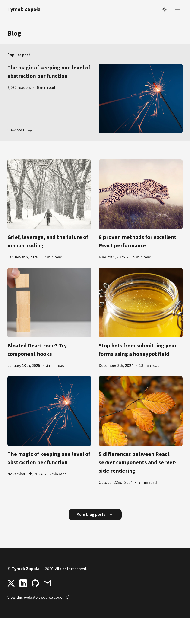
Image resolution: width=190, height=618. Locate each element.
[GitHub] (35, 583)
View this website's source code (34, 597)
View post (15, 130)
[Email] (47, 583)
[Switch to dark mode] (164, 9)
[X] (11, 583)
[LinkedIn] (23, 583)
